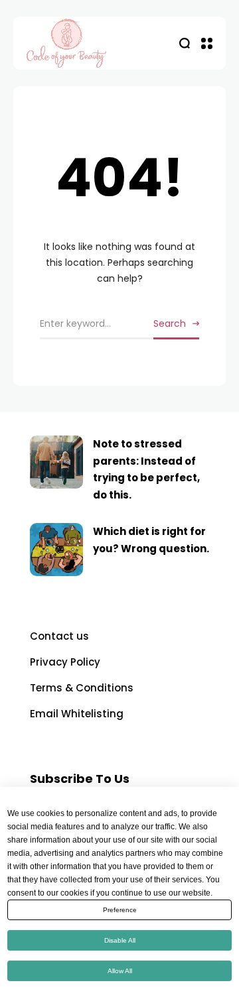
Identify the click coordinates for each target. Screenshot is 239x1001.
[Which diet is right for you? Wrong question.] (56, 549)
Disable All (119, 940)
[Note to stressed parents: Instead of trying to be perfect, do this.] (56, 462)
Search (169, 323)
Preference (120, 909)
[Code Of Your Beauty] (93, 43)
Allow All (120, 970)
